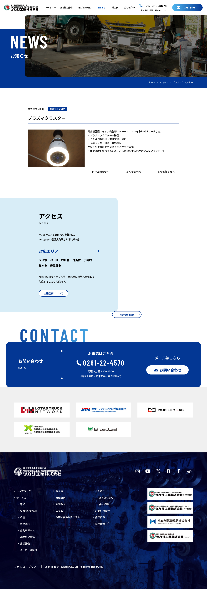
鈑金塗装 (25, 524)
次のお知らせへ (166, 171)
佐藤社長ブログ (57, 108)
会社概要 (104, 504)
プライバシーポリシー (26, 566)
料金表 (115, 7)
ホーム (151, 82)
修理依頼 (100, 517)
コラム (59, 510)
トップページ (23, 491)
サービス (49, 7)
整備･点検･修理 (28, 510)
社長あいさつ (106, 497)
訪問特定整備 (66, 7)
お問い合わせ (102, 510)
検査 (22, 517)
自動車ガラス (27, 530)
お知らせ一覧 (133, 171)
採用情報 (100, 524)
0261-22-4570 (155, 6)
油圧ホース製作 (28, 550)
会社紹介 (128, 7)
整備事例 (60, 497)
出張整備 (25, 543)
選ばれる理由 (84, 7)
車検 (22, 504)
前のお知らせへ (100, 171)
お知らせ (101, 7)
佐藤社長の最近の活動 (68, 517)
